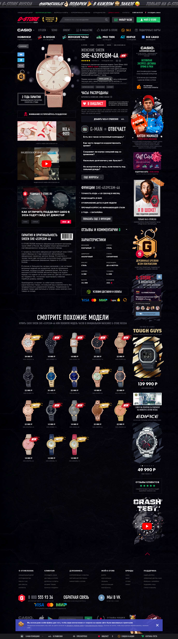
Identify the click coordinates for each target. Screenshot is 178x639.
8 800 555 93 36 (138, 12)
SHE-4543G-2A (51, 393)
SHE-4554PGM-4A (28, 427)
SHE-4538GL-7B (74, 359)
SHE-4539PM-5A (120, 359)
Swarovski (100, 87)
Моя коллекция (107, 584)
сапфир (110, 87)
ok (88, 619)
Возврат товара (50, 584)
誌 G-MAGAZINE (84, 30)
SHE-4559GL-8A (74, 427)
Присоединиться (149, 314)
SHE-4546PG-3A (98, 393)
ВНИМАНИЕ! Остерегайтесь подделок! (48, 114)
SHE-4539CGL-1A (97, 359)
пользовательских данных (94, 625)
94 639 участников (143, 303)
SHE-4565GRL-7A (74, 461)
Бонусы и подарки (51, 587)
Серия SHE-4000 (87, 87)
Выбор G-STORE (109, 30)
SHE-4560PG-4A (98, 427)
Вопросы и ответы (61, 12)
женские (92, 50)
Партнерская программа (78, 578)
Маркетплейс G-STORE (77, 581)
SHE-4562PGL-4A (28, 461)
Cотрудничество (25, 578)
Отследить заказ (154, 12)
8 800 (40, 598)
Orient (66, 30)
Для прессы (23, 584)
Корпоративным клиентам (80, 12)
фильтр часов (125, 20)
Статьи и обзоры (150, 587)
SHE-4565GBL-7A (51, 461)
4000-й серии (93, 67)
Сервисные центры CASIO (153, 578)
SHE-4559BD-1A (51, 427)
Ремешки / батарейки (151, 581)
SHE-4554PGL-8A (120, 393)
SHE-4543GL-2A (74, 393)
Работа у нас (23, 581)
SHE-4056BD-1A (51, 359)
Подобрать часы (150, 584)
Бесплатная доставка (43, 12)
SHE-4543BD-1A (28, 393)
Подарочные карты (150, 30)
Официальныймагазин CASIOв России (49, 19)
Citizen (42, 30)
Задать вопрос (149, 575)
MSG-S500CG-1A (28, 359)
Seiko (54, 30)
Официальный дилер (25, 12)
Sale (128, 30)
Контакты (126, 12)
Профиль (104, 581)
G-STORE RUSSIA (148, 293)
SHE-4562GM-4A (120, 427)
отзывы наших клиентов (116, 619)
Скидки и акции (127, 636)
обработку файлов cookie (75, 625)
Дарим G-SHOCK (113, 12)
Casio (24, 30)
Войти (103, 575)
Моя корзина (106, 578)
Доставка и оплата (51, 578)
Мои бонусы (106, 587)
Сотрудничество (99, 12)
